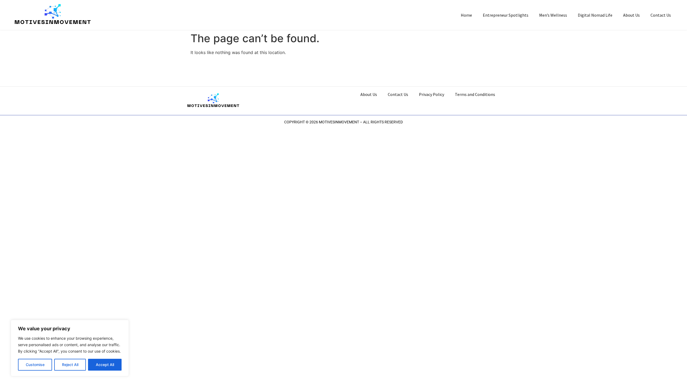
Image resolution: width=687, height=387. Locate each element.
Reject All (70, 364)
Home (466, 15)
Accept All (105, 364)
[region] (70, 348)
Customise (35, 364)
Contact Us (661, 15)
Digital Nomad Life (595, 15)
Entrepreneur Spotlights (505, 15)
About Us (631, 15)
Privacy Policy (431, 94)
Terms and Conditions (475, 94)
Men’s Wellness (553, 15)
